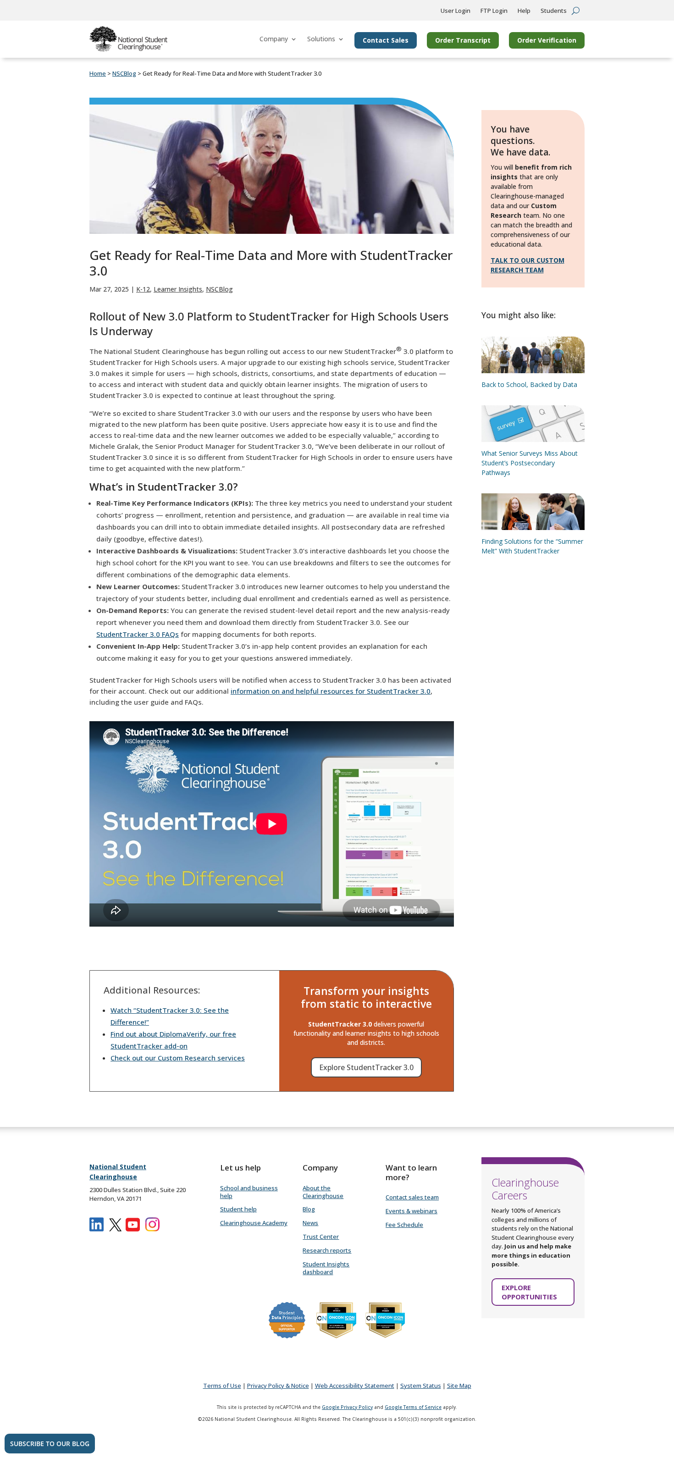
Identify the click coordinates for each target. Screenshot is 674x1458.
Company (274, 38)
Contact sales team (412, 1197)
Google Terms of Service (413, 1407)
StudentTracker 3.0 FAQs (137, 634)
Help (524, 11)
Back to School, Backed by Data (529, 384)
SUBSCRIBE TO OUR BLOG (49, 1443)
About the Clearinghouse (323, 1192)
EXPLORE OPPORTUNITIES (529, 1292)
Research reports (327, 1250)
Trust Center (321, 1236)
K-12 (143, 289)
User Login (455, 11)
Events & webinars (411, 1211)
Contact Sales (386, 40)
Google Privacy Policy (347, 1407)
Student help (238, 1209)
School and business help (249, 1192)
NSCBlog (219, 289)
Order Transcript (463, 40)
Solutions (321, 38)
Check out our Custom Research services (177, 1057)
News (310, 1223)
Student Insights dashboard (326, 1268)
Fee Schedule (404, 1225)
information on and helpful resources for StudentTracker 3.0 (331, 691)
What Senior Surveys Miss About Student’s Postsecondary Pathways (529, 463)
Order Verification (546, 40)
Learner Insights (178, 289)
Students (554, 11)
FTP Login (494, 11)
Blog (309, 1209)
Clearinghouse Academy (253, 1223)
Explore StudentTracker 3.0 (366, 1067)
